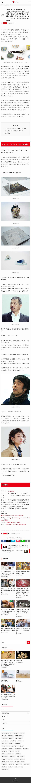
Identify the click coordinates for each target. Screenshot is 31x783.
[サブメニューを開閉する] (28, 713)
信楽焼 (11, 738)
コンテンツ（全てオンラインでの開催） (16, 128)
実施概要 (7, 133)
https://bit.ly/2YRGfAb (13, 522)
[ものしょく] (15, 2)
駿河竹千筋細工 (19, 766)
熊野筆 (16, 759)
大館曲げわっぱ (6, 746)
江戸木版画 (5, 756)
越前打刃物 (19, 764)
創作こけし (5, 741)
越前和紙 (11, 764)
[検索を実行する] (28, 642)
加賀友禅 (13, 741)
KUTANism (11, 491)
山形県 (21, 746)
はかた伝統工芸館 (6, 733)
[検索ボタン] (2, 2)
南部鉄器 (20, 741)
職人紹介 (5, 723)
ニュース (5, 23)
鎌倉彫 (11, 766)
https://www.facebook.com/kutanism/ (12, 515)
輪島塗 (4, 766)
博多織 (11, 743)
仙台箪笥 (10, 735)
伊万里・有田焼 (19, 735)
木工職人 (11, 751)
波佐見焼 (12, 756)
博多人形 (4, 743)
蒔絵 (22, 761)
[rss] (15, 779)
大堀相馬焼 (18, 743)
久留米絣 (15, 733)
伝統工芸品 (6, 713)
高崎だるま (5, 769)
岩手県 (11, 748)
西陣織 (4, 764)
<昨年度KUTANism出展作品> (15, 130)
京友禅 (4, 735)
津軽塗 (4, 759)
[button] (3, 541)
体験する (5, 716)
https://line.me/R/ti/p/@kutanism (16, 524)
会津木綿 (4, 738)
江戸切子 (19, 753)
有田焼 (4, 751)
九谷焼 (18, 533)
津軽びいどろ (20, 756)
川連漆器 (26, 748)
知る (4, 720)
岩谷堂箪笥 (18, 748)
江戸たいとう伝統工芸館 (8, 753)
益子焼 (22, 759)
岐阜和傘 (4, 748)
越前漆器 (26, 764)
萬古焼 (17, 761)
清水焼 (10, 759)
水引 (17, 751)
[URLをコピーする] (27, 541)
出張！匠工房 (18, 738)
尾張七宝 (14, 746)
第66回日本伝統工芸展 (7, 761)
